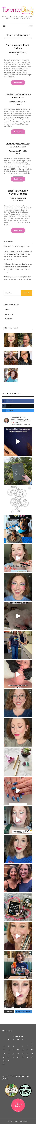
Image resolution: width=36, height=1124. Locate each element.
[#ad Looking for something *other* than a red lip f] (18, 936)
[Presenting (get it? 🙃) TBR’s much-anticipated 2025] (18, 907)
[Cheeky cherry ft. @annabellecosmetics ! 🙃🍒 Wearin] (18, 732)
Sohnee (18, 55)
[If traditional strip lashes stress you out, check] (18, 558)
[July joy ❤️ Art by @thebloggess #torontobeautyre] (18, 500)
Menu (31, 26)
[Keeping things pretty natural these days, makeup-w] (18, 703)
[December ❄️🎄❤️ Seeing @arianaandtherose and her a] (18, 878)
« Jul (3, 1064)
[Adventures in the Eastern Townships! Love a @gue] (18, 471)
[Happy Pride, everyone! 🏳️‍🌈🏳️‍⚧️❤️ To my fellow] (18, 587)
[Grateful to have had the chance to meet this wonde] (18, 645)
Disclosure (8, 318)
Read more (18, 82)
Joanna (19, 104)
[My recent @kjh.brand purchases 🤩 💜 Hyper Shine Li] (18, 762)
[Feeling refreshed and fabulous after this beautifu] (18, 791)
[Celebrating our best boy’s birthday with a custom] (18, 529)
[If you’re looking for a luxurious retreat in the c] (18, 616)
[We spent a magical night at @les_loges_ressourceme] (18, 441)
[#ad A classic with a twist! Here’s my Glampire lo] (18, 994)
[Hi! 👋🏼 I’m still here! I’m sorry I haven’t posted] (18, 849)
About (7, 309)
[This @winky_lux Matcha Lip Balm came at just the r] (18, 820)
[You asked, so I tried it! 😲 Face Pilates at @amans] (18, 674)
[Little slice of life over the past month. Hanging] (18, 965)
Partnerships (9, 314)
